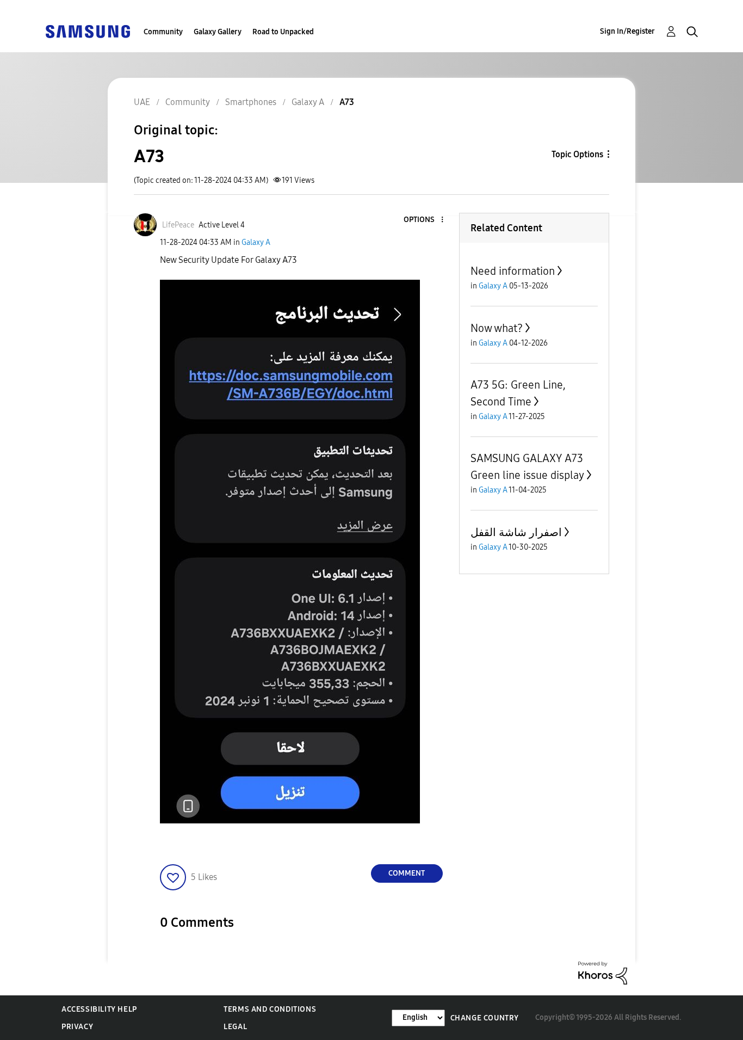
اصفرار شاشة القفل (516, 532)
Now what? (496, 328)
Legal (235, 1026)
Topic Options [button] (577, 154)
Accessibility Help (99, 1009)
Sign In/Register (627, 31)
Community (163, 31)
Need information (512, 271)
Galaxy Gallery (218, 31)
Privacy (77, 1026)
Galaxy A (256, 242)
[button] (424, 220)
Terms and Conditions (270, 1009)
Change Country (484, 1018)
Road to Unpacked (283, 31)
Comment (406, 873)
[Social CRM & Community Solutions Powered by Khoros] (602, 972)
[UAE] (87, 31)
